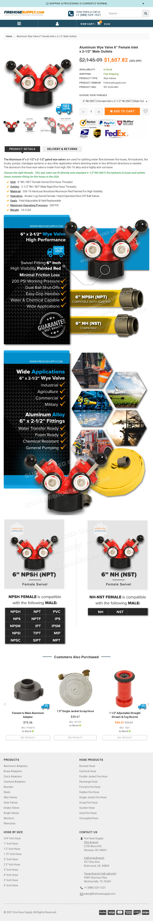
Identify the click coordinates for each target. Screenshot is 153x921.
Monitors (9, 818)
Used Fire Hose (88, 813)
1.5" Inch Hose (12, 848)
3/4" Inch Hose (12, 838)
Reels (7, 792)
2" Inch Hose (11, 859)
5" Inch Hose (11, 880)
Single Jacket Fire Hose (93, 797)
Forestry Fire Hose (89, 786)
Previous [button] (4, 704)
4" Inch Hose (11, 874)
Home (9, 36)
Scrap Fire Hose (88, 802)
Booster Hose (87, 766)
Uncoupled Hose (88, 818)
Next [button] (148, 704)
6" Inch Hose (11, 885)
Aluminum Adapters (16, 766)
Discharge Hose (88, 781)
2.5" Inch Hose (12, 864)
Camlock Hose (87, 771)
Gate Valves (11, 802)
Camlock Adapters (15, 781)
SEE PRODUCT (28, 737)
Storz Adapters (13, 776)
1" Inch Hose (11, 843)
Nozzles (8, 786)
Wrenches (9, 823)
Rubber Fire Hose (89, 792)
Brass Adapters (13, 771)
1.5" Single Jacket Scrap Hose (75, 711)
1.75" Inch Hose (13, 854)
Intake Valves (11, 807)
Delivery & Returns (62, 149)
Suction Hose (87, 807)
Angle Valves (11, 813)
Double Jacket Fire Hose (93, 776)
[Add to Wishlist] (145, 111)
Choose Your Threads (93, 95)
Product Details (22, 149)
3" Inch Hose (11, 869)
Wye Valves (10, 797)
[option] (10, 125)
